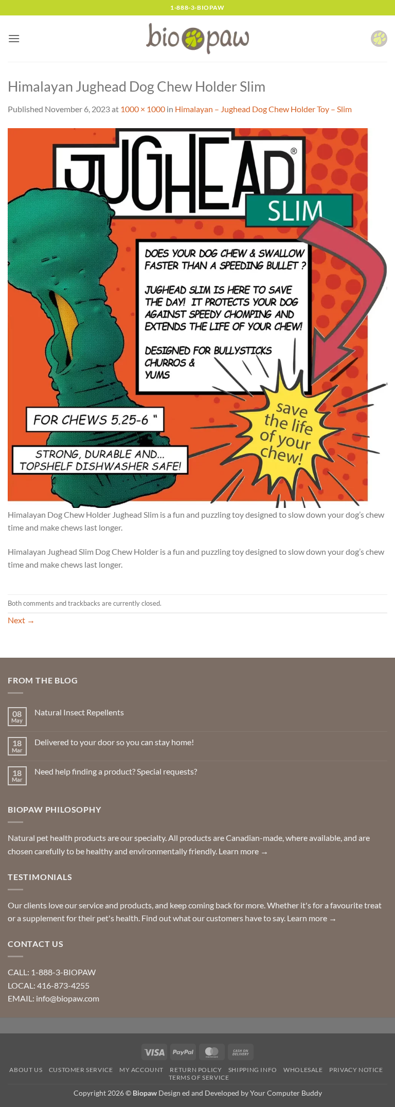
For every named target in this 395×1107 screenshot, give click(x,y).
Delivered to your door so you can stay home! (114, 742)
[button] (14, 38)
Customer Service (81, 1070)
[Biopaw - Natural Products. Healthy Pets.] (197, 39)
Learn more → (243, 851)
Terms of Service (199, 1077)
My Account (141, 1070)
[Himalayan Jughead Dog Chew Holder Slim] (197, 317)
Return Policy (196, 1070)
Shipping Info (252, 1070)
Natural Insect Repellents (79, 712)
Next (21, 620)
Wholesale (303, 1070)
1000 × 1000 (142, 109)
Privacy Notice (356, 1070)
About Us (25, 1070)
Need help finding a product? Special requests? (115, 771)
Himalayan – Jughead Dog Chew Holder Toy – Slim (263, 109)
